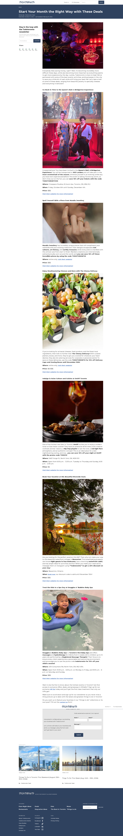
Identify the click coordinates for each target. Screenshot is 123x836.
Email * (91, 717)
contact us (64, 702)
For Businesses (75, 2)
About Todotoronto (24, 818)
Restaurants (23, 809)
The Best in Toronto (58, 809)
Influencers (22, 825)
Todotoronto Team (26, 783)
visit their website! (65, 259)
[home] (27, 2)
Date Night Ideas (25, 806)
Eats (52, 806)
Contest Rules (55, 818)
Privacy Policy (55, 820)
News (69, 806)
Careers (21, 828)
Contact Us (22, 830)
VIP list (52, 689)
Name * (76, 717)
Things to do (22, 772)
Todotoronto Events (25, 820)
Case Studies (22, 823)
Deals (37, 806)
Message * (77, 724)
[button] (66, 2)
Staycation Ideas (41, 809)
